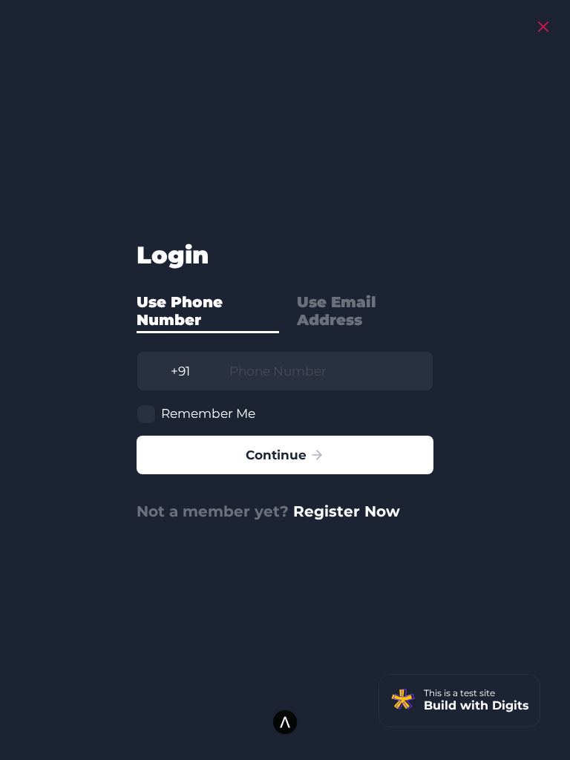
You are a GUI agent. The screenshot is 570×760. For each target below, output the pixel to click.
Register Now (346, 511)
